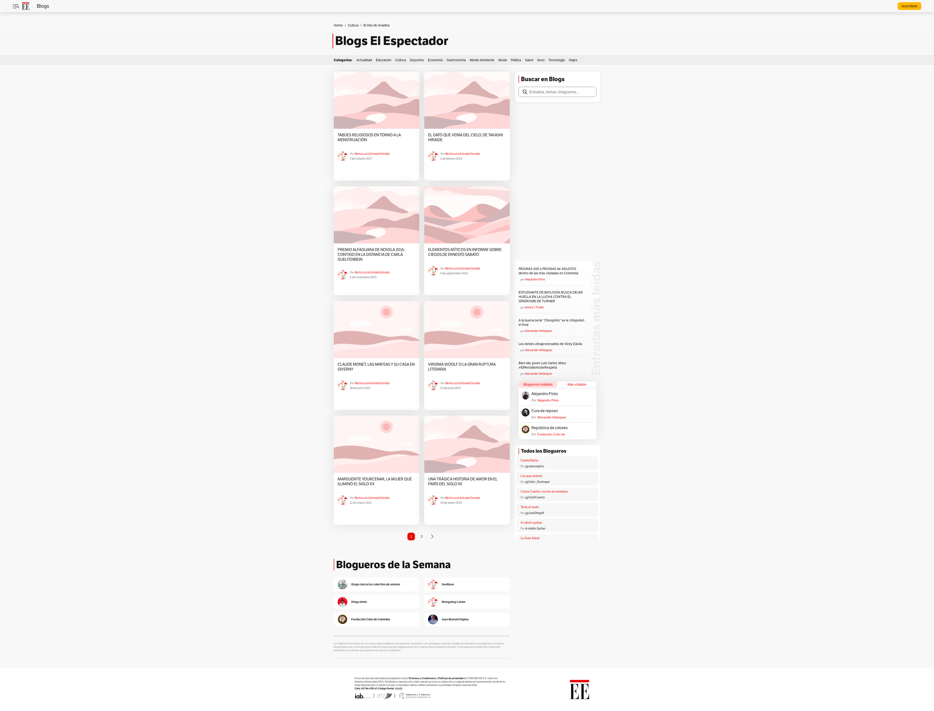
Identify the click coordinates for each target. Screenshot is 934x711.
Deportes (417, 60)
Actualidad (364, 60)
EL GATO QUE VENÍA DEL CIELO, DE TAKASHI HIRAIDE (465, 137)
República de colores (549, 427)
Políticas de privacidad (450, 678)
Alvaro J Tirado (534, 307)
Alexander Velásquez (538, 331)
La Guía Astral (530, 538)
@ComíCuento (535, 497)
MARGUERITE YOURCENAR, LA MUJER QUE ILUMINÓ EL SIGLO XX (375, 481)
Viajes (573, 60)
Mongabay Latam (453, 602)
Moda (502, 60)
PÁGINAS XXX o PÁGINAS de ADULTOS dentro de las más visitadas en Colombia (548, 271)
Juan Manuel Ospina (455, 619)
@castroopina (534, 466)
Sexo (541, 60)
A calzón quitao (531, 522)
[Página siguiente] (432, 536)
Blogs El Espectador (391, 40)
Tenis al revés (530, 507)
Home (338, 25)
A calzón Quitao (535, 528)
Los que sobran (531, 476)
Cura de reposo (544, 410)
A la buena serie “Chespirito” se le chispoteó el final (551, 322)
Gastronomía (456, 60)
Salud (529, 60)
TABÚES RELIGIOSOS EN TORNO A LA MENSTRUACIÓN (369, 137)
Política (516, 60)
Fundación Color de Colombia (551, 434)
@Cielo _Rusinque (537, 482)
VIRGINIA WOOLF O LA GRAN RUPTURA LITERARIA (462, 367)
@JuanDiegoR (534, 513)
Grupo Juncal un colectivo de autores (375, 584)
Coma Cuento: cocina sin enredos (544, 491)
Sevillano (448, 584)
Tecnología (556, 60)
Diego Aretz (359, 602)
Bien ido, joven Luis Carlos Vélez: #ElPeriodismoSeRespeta (542, 365)
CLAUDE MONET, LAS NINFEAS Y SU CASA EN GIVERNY (376, 367)
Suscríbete (909, 6)
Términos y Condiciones (422, 678)
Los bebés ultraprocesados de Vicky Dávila (551, 344)
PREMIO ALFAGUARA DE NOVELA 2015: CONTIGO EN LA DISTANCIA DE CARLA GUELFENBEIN (371, 254)
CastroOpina (529, 460)
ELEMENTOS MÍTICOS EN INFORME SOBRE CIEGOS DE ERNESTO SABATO (465, 252)
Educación (383, 60)
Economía (435, 60)
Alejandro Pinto (535, 279)
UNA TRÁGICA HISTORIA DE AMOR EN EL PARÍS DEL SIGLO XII (462, 481)
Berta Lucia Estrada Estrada (372, 154)
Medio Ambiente (482, 60)
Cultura (353, 25)
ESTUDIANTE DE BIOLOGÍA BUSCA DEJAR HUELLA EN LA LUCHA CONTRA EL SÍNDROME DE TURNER (551, 296)
